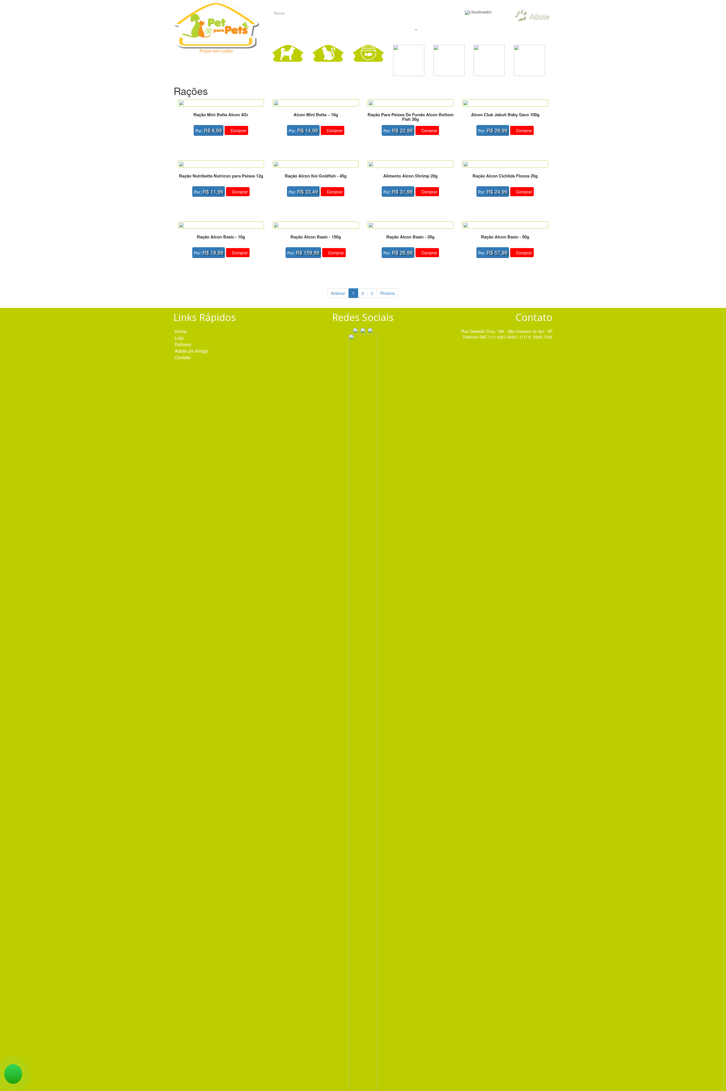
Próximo (387, 293)
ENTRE (401, 16)
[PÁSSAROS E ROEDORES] (409, 60)
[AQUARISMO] (368, 53)
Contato (530, 29)
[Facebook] (355, 330)
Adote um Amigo (191, 351)
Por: (208, 130)
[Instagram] (363, 330)
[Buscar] (375, 13)
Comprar (237, 130)
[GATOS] (328, 53)
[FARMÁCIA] (489, 60)
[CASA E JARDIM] (449, 60)
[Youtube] (370, 330)
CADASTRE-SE (439, 16)
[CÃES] (288, 53)
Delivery (444, 29)
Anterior (338, 293)
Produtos (402, 30)
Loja (487, 29)
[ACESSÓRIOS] (529, 60)
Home (350, 29)
